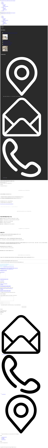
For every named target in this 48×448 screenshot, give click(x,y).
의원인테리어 (16, 268)
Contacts (3, 10)
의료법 (7, 268)
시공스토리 (4, 4)
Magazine (3, 7)
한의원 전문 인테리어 (5, 6)
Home (2, 2)
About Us (3, 16)
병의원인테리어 (5, 268)
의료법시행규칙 (10, 268)
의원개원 (13, 268)
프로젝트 (4, 5)
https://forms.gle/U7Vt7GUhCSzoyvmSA (8, 266)
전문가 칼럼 (4, 21)
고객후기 (4, 8)
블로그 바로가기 (5, 9)
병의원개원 (1, 268)
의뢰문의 (20, 444)
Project (3, 3)
